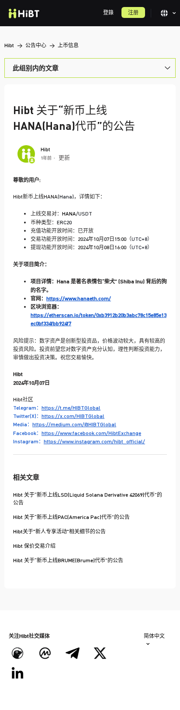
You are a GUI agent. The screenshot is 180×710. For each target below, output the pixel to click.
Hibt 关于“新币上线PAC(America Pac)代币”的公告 (71, 517)
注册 (133, 12)
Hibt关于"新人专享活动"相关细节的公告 (59, 531)
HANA (77, 213)
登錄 (108, 12)
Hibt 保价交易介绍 (34, 546)
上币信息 (68, 45)
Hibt (9, 45)
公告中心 (35, 45)
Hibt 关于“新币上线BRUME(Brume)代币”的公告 (68, 560)
